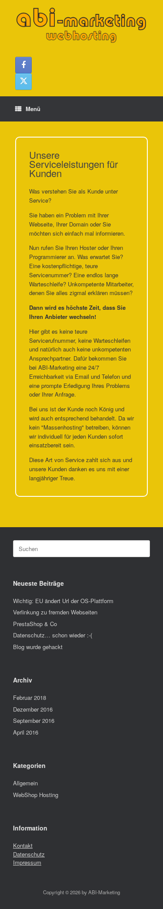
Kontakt (23, 845)
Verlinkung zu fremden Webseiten (55, 612)
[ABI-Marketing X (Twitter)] (23, 81)
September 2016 (33, 720)
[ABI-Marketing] (81, 25)
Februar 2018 (29, 697)
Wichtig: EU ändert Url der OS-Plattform (63, 601)
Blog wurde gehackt (38, 647)
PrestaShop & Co (35, 624)
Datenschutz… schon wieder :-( (52, 635)
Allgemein (25, 783)
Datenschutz (29, 854)
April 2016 (25, 732)
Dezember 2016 (33, 709)
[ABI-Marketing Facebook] (23, 65)
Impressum (27, 862)
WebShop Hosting (35, 795)
